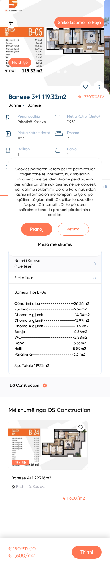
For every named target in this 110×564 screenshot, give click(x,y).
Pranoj (36, 229)
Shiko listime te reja (79, 22)
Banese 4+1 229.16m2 (31, 478)
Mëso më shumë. (55, 244)
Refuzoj (73, 229)
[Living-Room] (55, 49)
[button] (44, 72)
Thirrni (86, 552)
